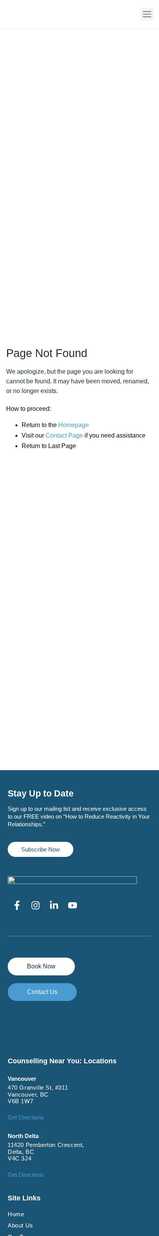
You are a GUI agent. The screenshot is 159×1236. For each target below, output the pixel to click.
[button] (146, 14)
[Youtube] (72, 905)
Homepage (73, 425)
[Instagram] (35, 905)
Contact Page (64, 435)
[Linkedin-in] (54, 905)
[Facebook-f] (17, 905)
